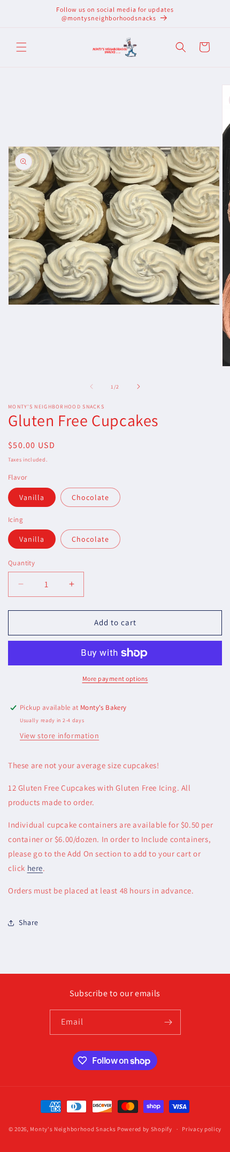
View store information (59, 735)
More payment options (115, 678)
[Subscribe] (168, 1022)
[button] (21, 47)
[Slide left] (91, 386)
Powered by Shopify (144, 1129)
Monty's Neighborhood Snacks (73, 1129)
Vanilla (31, 497)
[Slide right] (138, 386)
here (35, 868)
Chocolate (90, 497)
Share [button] (29, 922)
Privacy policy (201, 1129)
